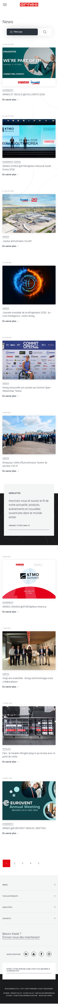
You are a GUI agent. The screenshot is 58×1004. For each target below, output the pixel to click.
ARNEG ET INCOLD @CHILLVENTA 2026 (23, 94)
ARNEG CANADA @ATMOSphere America (24, 606)
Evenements (7, 90)
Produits (6, 749)
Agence (17, 162)
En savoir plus (9, 99)
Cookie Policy (28, 993)
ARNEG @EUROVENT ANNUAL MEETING (24, 828)
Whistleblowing (45, 995)
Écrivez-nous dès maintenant (21, 937)
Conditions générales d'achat (25, 995)
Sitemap (6, 993)
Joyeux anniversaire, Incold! (16, 241)
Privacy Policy (16, 993)
